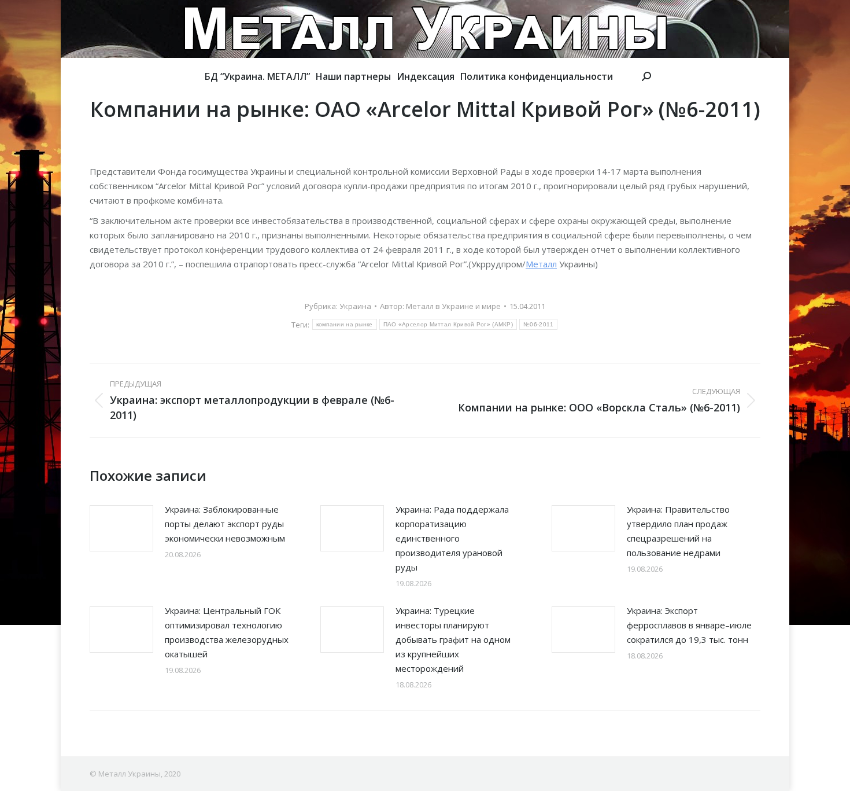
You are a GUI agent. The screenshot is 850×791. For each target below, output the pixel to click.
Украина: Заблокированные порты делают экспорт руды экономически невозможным (225, 523)
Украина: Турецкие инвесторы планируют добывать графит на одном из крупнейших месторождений (453, 639)
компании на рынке (344, 324)
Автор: (440, 306)
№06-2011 (538, 324)
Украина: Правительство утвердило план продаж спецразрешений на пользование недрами (678, 530)
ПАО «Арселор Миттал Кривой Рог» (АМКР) (448, 324)
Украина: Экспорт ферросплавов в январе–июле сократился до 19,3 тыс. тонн (689, 625)
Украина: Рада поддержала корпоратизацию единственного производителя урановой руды (452, 538)
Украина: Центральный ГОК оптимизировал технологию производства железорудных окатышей (227, 632)
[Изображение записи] (121, 528)
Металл (541, 264)
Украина (355, 306)
